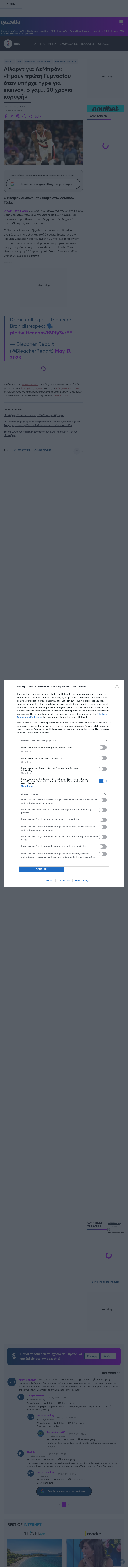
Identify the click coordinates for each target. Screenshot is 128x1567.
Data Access (64, 880)
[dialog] (64, 783)
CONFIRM (41, 869)
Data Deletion (46, 880)
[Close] (118, 687)
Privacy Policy (82, 880)
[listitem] (64, 740)
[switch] (103, 747)
